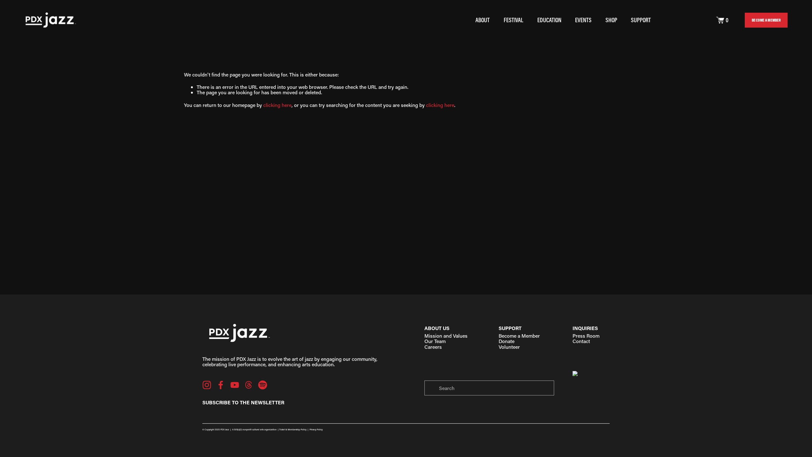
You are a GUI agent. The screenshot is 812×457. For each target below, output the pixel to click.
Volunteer (509, 346)
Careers (433, 346)
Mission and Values (446, 335)
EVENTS (583, 20)
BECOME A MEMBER (766, 20)
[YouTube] (234, 385)
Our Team (435, 341)
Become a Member (519, 335)
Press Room (586, 335)
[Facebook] (220, 385)
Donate (506, 341)
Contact (581, 341)
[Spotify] (262, 385)
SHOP (611, 20)
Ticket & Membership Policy (292, 429)
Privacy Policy (316, 429)
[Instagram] (206, 385)
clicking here (277, 105)
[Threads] (248, 385)
